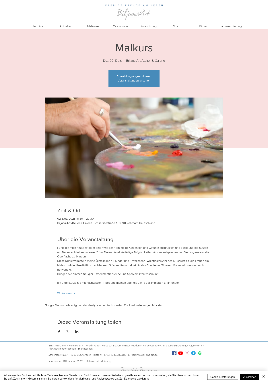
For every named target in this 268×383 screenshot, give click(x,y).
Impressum (54, 360)
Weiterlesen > (66, 293)
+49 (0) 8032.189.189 (114, 354)
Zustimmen (249, 377)
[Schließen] (263, 377)
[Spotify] (199, 353)
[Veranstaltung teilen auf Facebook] (59, 331)
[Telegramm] (193, 353)
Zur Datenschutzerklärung (134, 378)
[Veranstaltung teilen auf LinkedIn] (77, 331)
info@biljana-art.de (147, 354)
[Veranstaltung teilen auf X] (68, 331)
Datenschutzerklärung (98, 360)
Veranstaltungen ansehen (134, 80)
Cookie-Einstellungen (222, 377)
